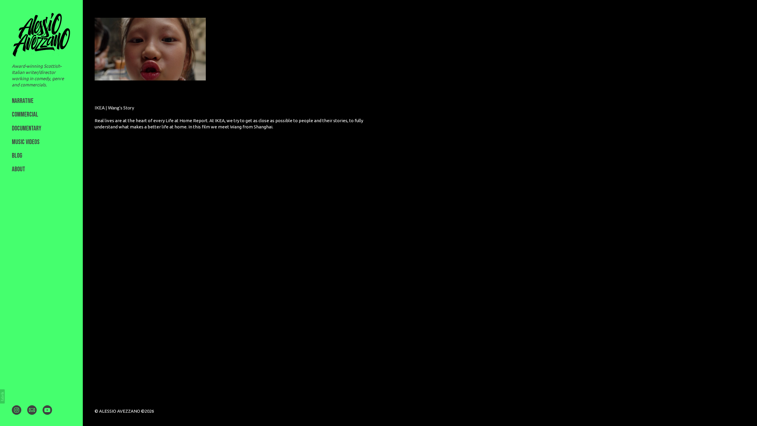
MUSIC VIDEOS (26, 142)
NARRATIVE (22, 101)
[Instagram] (16, 409)
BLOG (17, 156)
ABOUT (18, 169)
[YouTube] (47, 409)
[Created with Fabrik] (2, 396)
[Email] (32, 409)
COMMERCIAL (25, 115)
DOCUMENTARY (26, 129)
